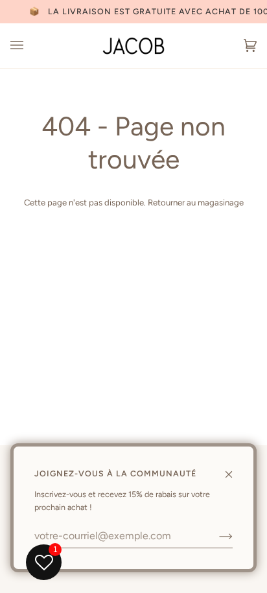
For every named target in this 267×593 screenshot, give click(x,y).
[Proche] (234, 469)
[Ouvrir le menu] (29, 45)
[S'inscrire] (215, 536)
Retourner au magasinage (196, 202)
